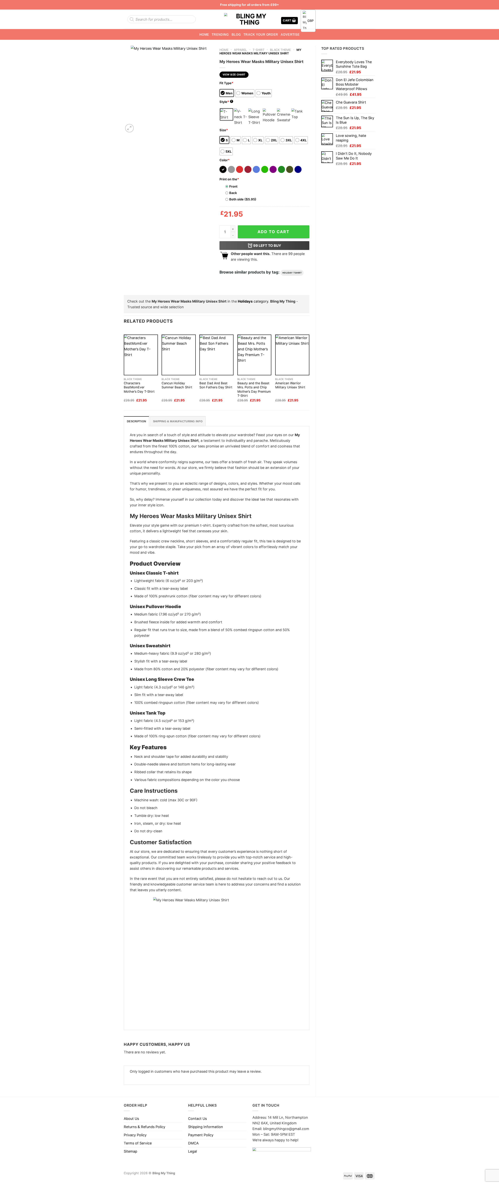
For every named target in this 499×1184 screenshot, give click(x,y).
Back (233, 193)
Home (204, 34)
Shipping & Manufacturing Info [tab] (178, 421)
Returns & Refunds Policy (144, 1127)
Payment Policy (200, 1135)
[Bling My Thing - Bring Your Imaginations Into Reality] (249, 19)
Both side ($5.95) (242, 199)
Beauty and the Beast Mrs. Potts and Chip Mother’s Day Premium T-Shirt (254, 389)
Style (225, 102)
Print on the (229, 179)
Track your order (260, 34)
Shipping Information (205, 1127)
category (253, 301)
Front (233, 186)
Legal (192, 1151)
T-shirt (259, 50)
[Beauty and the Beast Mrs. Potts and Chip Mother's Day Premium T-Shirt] (254, 355)
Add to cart (273, 231)
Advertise (290, 34)
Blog (236, 34)
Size (223, 130)
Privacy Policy (135, 1135)
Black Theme (280, 50)
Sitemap (130, 1151)
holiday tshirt (292, 272)
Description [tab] (136, 421)
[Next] (140, 125)
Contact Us (197, 1119)
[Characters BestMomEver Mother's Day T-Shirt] (140, 355)
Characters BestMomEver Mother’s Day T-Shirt (139, 387)
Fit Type (226, 83)
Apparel (240, 50)
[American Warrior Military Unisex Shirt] (292, 355)
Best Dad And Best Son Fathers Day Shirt (215, 385)
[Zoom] (129, 128)
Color (224, 160)
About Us (131, 1119)
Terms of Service (138, 1143)
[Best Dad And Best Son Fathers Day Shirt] (216, 355)
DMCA (193, 1143)
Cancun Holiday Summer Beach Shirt (177, 385)
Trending (220, 34)
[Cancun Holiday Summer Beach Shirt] (178, 355)
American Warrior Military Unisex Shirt (290, 385)
